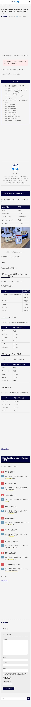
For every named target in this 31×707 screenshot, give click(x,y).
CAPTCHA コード (7, 681)
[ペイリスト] (15, 2)
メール (5, 662)
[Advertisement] (15, 34)
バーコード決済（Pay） (14, 94)
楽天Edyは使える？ (12, 118)
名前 (4, 657)
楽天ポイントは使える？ (14, 116)
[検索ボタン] (29, 2)
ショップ (5, 16)
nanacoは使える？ (12, 112)
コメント (5, 639)
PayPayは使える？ (12, 108)
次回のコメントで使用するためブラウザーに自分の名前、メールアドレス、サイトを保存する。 (16, 674)
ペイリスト (15, 173)
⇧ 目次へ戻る (5, 449)
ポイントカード (12, 98)
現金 (9, 88)
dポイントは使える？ (13, 110)
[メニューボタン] (2, 2)
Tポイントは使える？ (13, 114)
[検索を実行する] (28, 698)
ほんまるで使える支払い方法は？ (14, 86)
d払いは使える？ (12, 104)
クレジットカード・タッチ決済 (15, 96)
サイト (4, 668)
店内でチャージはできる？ (14, 120)
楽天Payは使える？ (12, 106)
